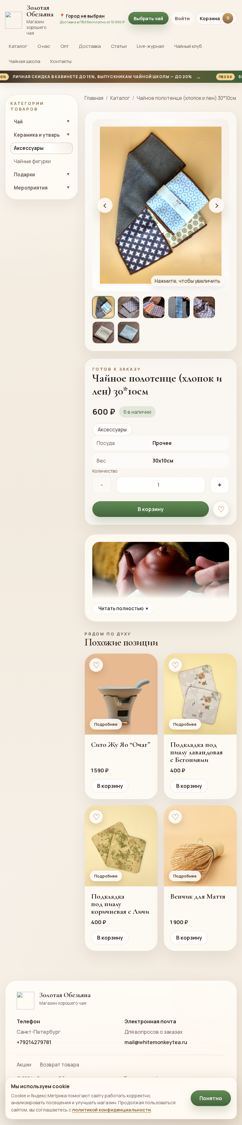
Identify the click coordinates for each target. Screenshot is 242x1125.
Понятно (210, 1098)
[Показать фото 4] (179, 307)
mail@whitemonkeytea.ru (155, 1042)
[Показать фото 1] (103, 307)
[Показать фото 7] (129, 332)
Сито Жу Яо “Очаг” (120, 744)
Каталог (18, 46)
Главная (93, 98)
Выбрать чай (148, 18)
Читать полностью (123, 608)
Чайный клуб (188, 46)
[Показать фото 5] (204, 307)
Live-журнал (150, 46)
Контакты (61, 61)
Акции (24, 1064)
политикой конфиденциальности (111, 1109)
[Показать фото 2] (129, 307)
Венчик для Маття (197, 896)
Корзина (214, 18)
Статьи (119, 46)
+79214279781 (34, 1042)
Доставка (90, 46)
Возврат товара (59, 1064)
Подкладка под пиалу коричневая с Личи (120, 904)
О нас (43, 46)
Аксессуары (112, 429)
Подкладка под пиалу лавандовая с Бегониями (196, 752)
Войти (182, 18)
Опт (64, 46)
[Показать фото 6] (103, 332)
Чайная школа (24, 61)
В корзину (151, 509)
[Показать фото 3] (154, 307)
